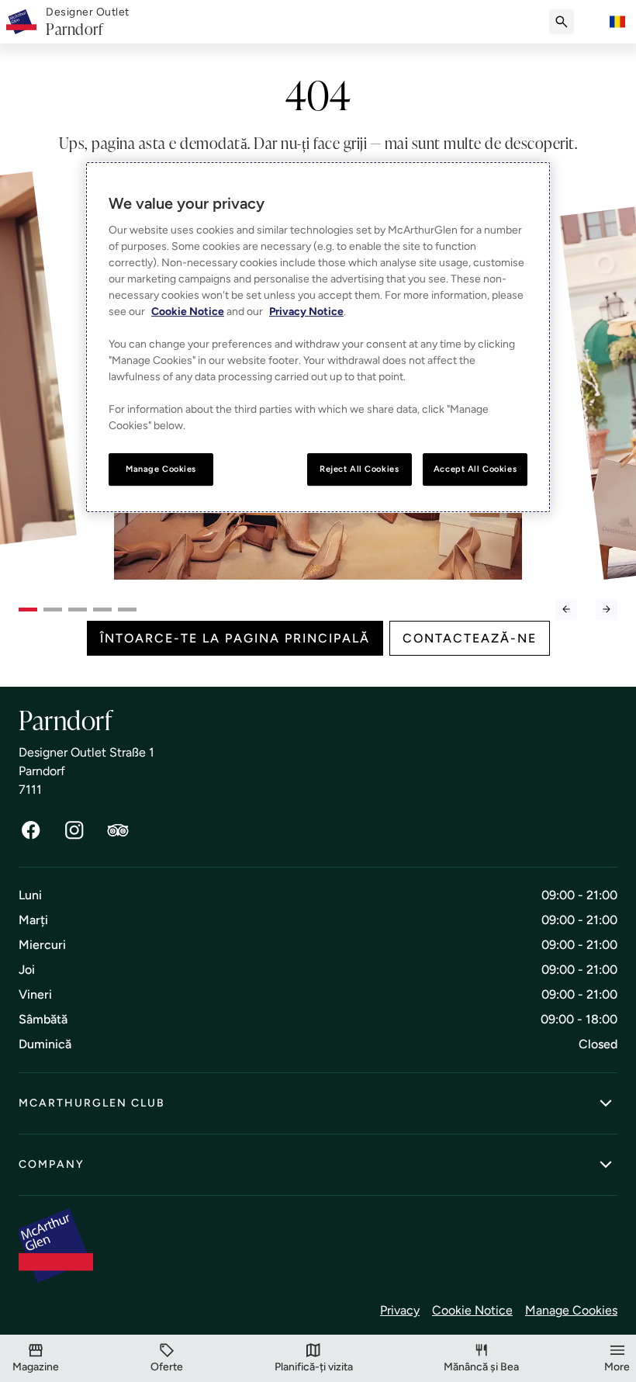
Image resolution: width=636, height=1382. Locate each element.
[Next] (606, 609)
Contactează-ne (470, 638)
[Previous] (566, 609)
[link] (88, 22)
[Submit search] (561, 21)
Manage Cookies (571, 1310)
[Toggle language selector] (617, 21)
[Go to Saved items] (592, 21)
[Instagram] (74, 830)
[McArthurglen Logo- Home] (21, 21)
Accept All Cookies (475, 468)
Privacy (400, 1310)
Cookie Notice (472, 1310)
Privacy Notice (306, 311)
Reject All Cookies (359, 468)
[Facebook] (31, 830)
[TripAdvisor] (117, 830)
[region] (318, 337)
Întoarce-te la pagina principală (235, 638)
